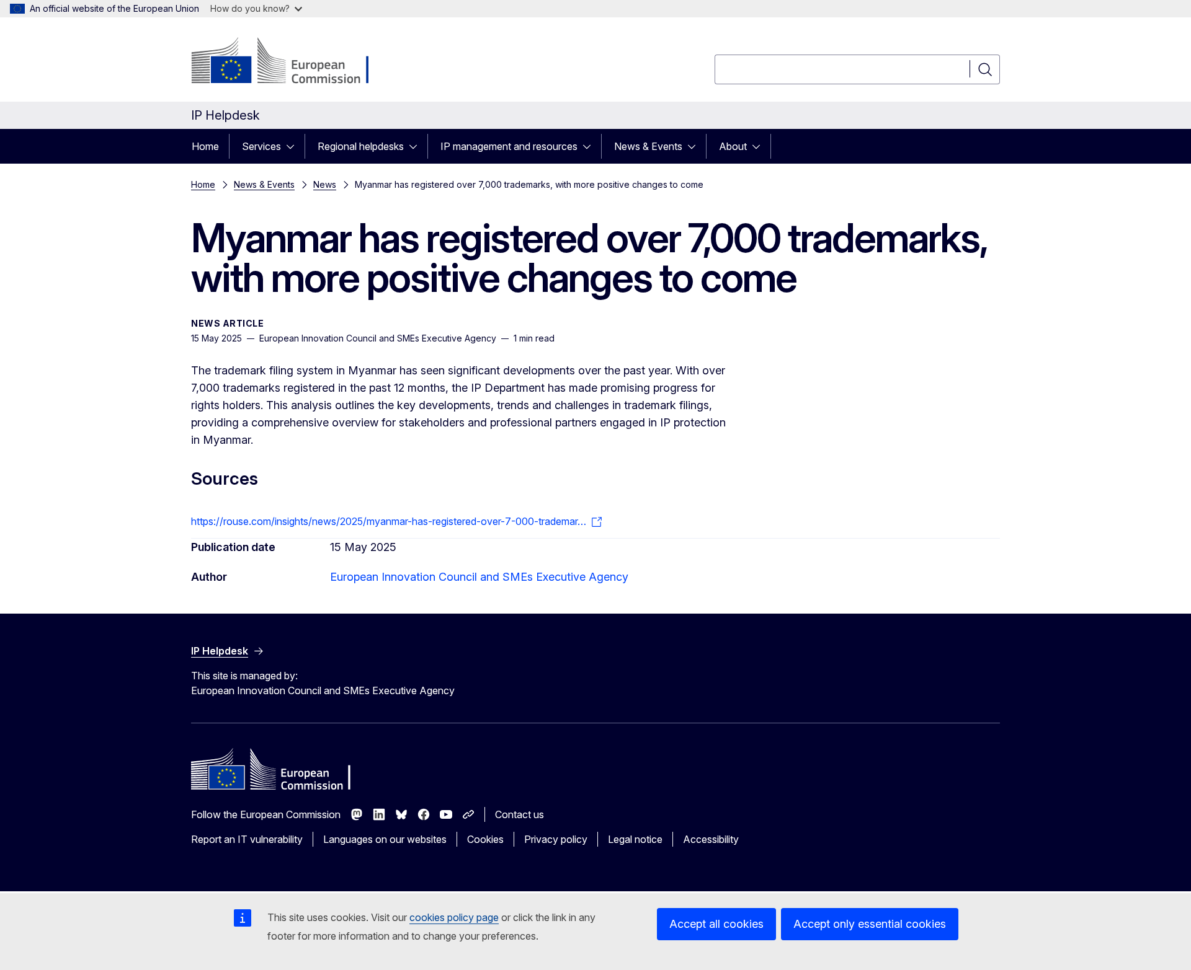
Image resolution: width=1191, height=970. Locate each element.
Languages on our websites (385, 839)
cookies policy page (454, 917)
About (733, 146)
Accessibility (711, 839)
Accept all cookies (716, 923)
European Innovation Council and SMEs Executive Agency (479, 576)
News (324, 184)
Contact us (519, 814)
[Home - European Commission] (291, 62)
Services (261, 146)
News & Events (648, 146)
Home (205, 146)
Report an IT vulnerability (247, 839)
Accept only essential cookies (869, 923)
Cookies (485, 839)
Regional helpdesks (361, 146)
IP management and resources (509, 146)
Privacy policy (555, 839)
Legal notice (635, 839)
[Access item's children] (294, 146)
